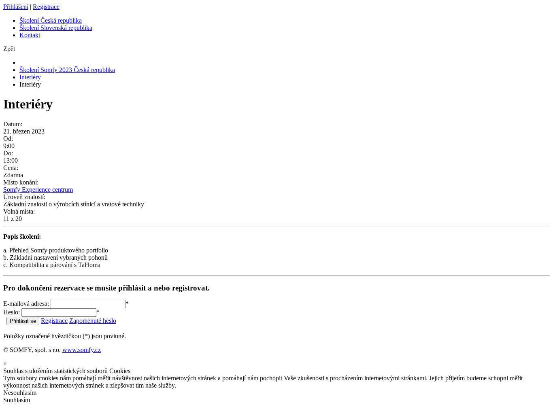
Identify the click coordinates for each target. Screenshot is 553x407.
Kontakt (29, 35)
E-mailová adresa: (26, 303)
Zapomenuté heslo (92, 320)
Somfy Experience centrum (38, 189)
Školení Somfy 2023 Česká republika (67, 69)
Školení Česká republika (50, 20)
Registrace (46, 6)
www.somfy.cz (81, 349)
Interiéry (30, 77)
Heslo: (11, 312)
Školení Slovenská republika (55, 27)
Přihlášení (15, 6)
